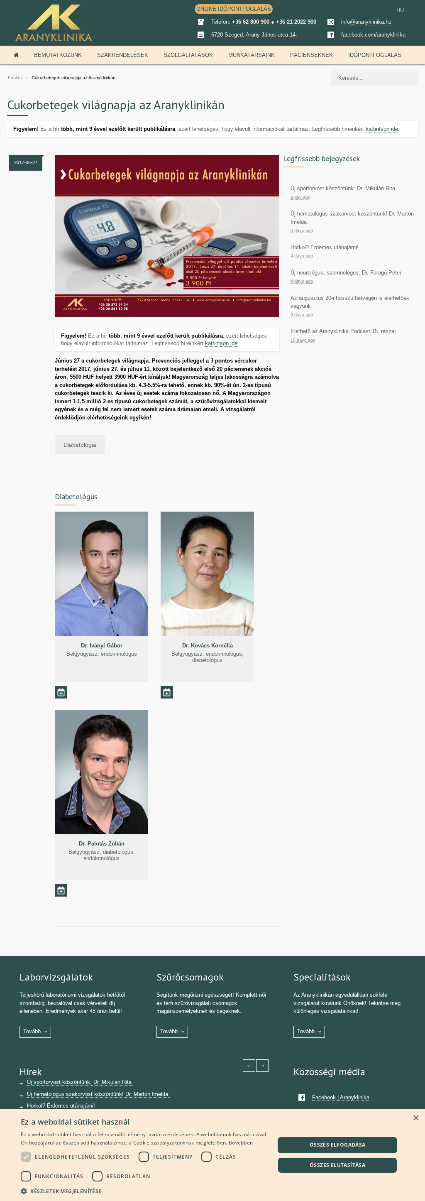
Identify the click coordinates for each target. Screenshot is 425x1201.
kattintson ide (382, 129)
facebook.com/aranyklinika (373, 35)
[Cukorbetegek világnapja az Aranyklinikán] (167, 236)
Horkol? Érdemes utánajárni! (325, 247)
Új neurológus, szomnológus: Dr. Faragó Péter (346, 273)
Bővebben (241, 1142)
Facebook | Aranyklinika (340, 1097)
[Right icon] (262, 1065)
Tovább (32, 1031)
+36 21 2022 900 (296, 22)
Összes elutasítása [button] (337, 1165)
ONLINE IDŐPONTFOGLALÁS (233, 9)
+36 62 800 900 (250, 22)
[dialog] (212, 1155)
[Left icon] (249, 1065)
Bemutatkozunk (58, 55)
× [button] (416, 1118)
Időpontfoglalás (374, 55)
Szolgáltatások (188, 55)
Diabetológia (80, 444)
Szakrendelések (122, 55)
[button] (144, 1190)
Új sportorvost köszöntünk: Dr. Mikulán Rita (343, 188)
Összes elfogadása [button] (338, 1144)
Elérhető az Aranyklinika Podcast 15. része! (343, 331)
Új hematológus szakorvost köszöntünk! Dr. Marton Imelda (98, 1094)
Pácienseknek (311, 55)
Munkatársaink (251, 55)
